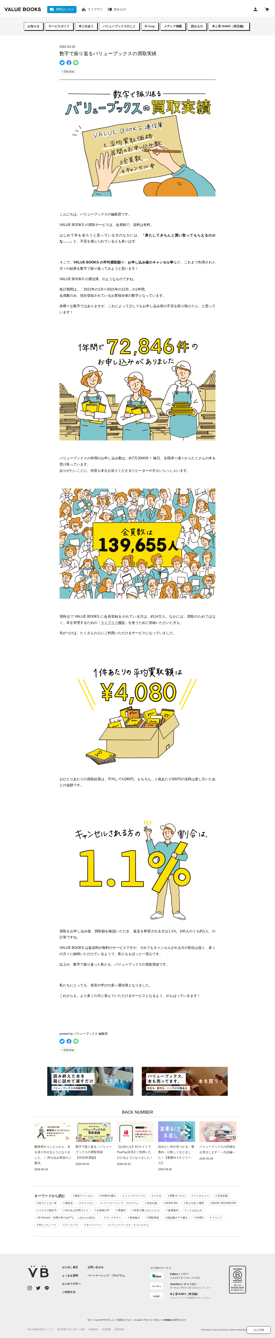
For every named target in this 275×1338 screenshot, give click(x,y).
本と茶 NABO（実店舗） (229, 26)
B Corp (150, 26)
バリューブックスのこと (119, 26)
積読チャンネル (84, 1195)
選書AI (121, 1210)
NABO (199, 1217)
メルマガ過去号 (48, 1210)
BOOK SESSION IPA (224, 1203)
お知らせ (34, 26)
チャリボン (87, 1203)
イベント (217, 1217)
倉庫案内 (173, 1210)
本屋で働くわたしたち (147, 1210)
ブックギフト (113, 1217)
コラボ (157, 1195)
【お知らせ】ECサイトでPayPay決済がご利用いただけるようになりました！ (135, 1152)
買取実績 (69, 71)
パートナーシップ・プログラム (120, 1203)
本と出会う (86, 26)
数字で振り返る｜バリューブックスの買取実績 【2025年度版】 (94, 1152)
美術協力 (135, 1217)
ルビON (259, 1330)
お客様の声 (103, 1210)
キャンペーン (94, 1224)
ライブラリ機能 (113, 622)
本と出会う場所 (195, 1203)
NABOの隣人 (108, 1195)
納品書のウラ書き (177, 1217)
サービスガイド (59, 26)
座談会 (69, 1203)
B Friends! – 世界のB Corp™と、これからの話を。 (68, 1217)
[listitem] (71, 1267)
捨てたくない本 (48, 1203)
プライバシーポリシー (152, 1320)
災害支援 (222, 1195)
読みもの (197, 26)
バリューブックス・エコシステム (129, 1224)
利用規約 (167, 1320)
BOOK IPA (171, 1203)
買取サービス (177, 1195)
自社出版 (152, 1203)
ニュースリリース (135, 1195)
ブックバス (71, 1224)
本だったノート (48, 1224)
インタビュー (201, 1195)
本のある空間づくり (76, 1210)
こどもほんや (194, 1210)
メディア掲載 (173, 26)
